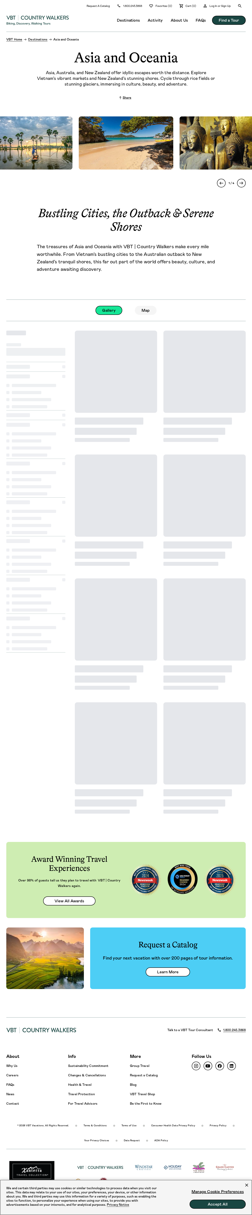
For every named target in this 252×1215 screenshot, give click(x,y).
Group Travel (139, 1066)
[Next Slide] (241, 183)
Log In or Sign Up (220, 6)
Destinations (128, 20)
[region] (126, 1197)
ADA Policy (161, 1140)
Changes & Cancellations (87, 1075)
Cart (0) (190, 6)
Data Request (132, 1140)
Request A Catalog (98, 6)
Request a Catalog (144, 1075)
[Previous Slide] (221, 183)
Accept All (218, 1204)
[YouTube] (208, 1066)
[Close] (246, 1185)
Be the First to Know (145, 1104)
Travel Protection (81, 1094)
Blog (133, 1085)
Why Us (12, 1066)
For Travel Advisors (82, 1104)
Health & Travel (80, 1085)
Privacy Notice (118, 1205)
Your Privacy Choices (96, 1140)
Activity (155, 20)
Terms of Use (129, 1125)
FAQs (201, 20)
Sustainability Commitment (88, 1066)
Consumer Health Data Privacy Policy (173, 1125)
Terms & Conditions (95, 1125)
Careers (12, 1075)
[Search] (240, 6)
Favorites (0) (164, 6)
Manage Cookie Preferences (218, 1191)
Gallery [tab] (108, 310)
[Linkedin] (231, 1066)
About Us (179, 20)
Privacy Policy (218, 1125)
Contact (12, 1104)
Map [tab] (146, 310)
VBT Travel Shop (142, 1094)
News (10, 1094)
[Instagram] (196, 1066)
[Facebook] (219, 1066)
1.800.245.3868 (132, 6)
